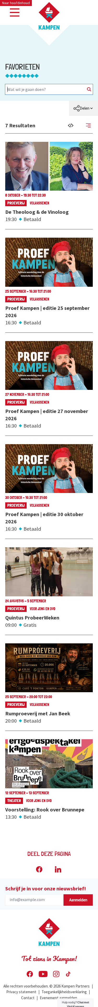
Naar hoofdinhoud (16, 3)
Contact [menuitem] (27, 997)
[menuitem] (83, 108)
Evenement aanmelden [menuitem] (58, 997)
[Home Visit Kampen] (49, 16)
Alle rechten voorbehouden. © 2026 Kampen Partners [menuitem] (46, 986)
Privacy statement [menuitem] (21, 991)
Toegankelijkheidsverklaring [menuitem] (64, 991)
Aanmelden (78, 899)
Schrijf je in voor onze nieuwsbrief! (45, 888)
